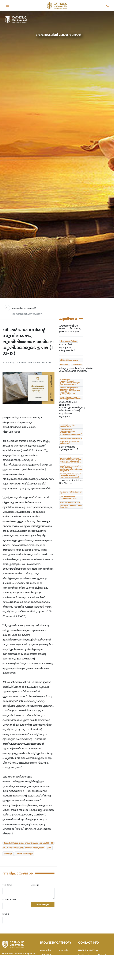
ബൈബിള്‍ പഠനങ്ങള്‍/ (24, 308)
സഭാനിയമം (65, 950)
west (7, 308)
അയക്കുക (42, 904)
